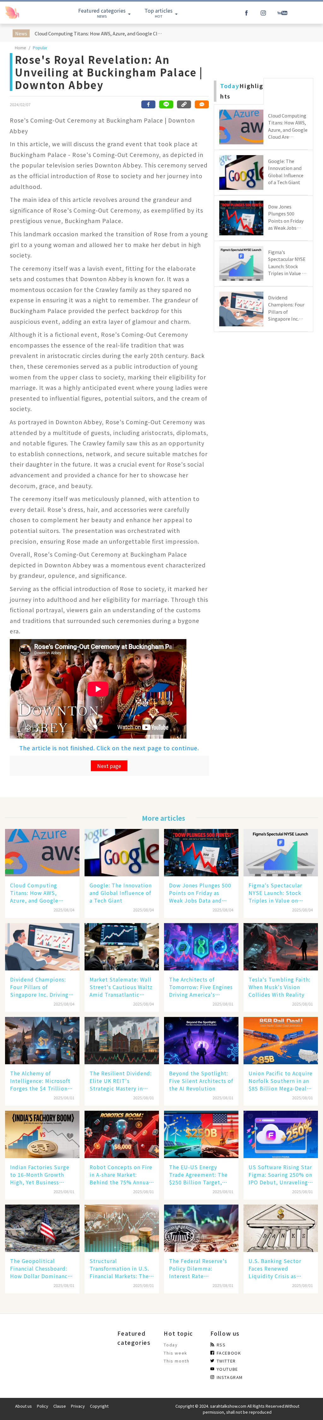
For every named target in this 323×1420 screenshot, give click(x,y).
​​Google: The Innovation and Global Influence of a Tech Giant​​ (121, 892)
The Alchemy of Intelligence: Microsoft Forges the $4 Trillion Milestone (40, 1080)
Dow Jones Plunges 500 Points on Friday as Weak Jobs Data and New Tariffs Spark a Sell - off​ (200, 892)
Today (171, 1345)
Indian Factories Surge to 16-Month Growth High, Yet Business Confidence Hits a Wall (40, 1174)
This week (175, 1353)
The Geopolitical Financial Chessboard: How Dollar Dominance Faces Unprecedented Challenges (40, 1268)
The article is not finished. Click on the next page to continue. (109, 748)
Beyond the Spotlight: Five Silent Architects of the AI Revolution (201, 1080)
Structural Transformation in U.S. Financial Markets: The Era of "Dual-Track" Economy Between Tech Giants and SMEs (121, 1268)
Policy (42, 1406)
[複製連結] (184, 104)
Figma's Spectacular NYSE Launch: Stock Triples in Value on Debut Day (275, 892)
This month (176, 1361)
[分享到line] (166, 104)
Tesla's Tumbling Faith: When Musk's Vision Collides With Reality (279, 987)
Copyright (99, 1406)
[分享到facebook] (148, 104)
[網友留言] (201, 104)
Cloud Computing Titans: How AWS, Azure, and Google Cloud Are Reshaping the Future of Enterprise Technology (100, 33)
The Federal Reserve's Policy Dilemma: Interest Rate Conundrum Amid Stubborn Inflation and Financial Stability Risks (201, 1268)
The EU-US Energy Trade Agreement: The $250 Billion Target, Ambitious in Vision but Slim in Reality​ (200, 1174)
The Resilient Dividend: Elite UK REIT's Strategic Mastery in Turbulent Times (121, 1080)
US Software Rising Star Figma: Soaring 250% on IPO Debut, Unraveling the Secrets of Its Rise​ (280, 1174)
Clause (59, 1406)
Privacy (78, 1406)
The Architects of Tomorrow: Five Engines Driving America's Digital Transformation (201, 987)
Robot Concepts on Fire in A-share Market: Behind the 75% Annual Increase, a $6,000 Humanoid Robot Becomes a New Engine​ (121, 1174)
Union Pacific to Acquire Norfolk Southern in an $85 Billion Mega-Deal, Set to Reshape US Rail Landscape (281, 1080)
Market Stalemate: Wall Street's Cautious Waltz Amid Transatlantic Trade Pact (121, 987)
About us (23, 1406)
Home (20, 48)
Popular (40, 48)
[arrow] (26, 12)
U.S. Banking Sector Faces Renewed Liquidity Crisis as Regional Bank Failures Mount (278, 1268)
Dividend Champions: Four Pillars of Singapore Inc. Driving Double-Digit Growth (39, 987)
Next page (109, 766)
